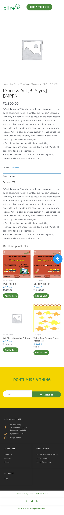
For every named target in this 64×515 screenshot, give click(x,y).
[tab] (32, 176)
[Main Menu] (57, 7)
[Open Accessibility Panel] (58, 259)
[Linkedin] (37, 501)
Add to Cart (11, 295)
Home (5, 84)
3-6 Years (25, 84)
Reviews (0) (9, 182)
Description (9, 176)
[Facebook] (27, 501)
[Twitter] (32, 501)
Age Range (14, 84)
